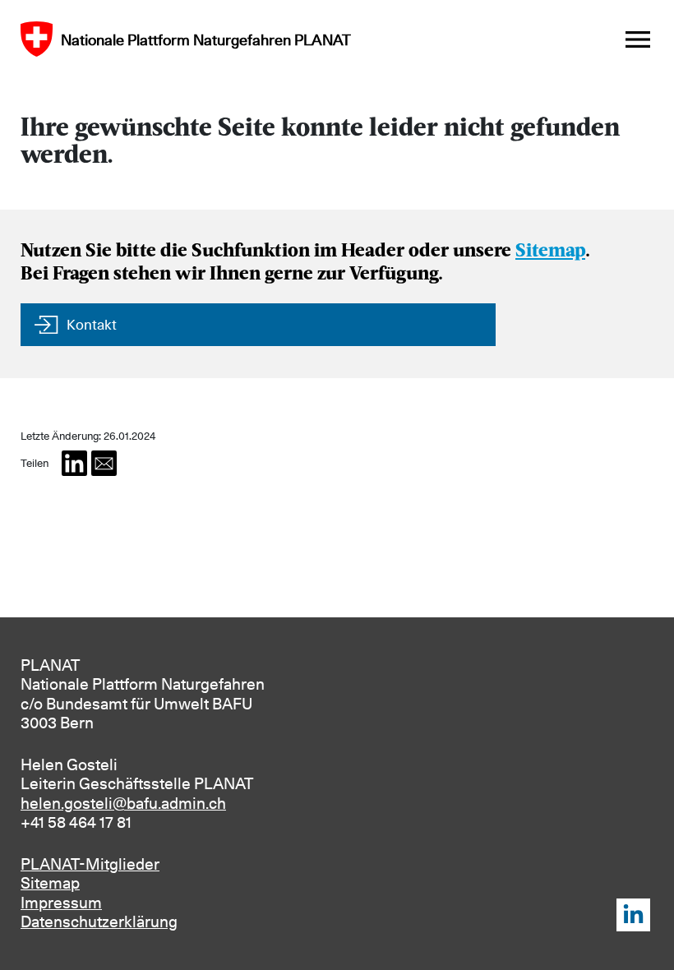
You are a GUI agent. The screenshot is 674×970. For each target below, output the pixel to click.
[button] (74, 463)
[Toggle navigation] (637, 39)
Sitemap (550, 251)
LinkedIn (633, 915)
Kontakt (92, 324)
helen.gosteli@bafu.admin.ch (123, 803)
